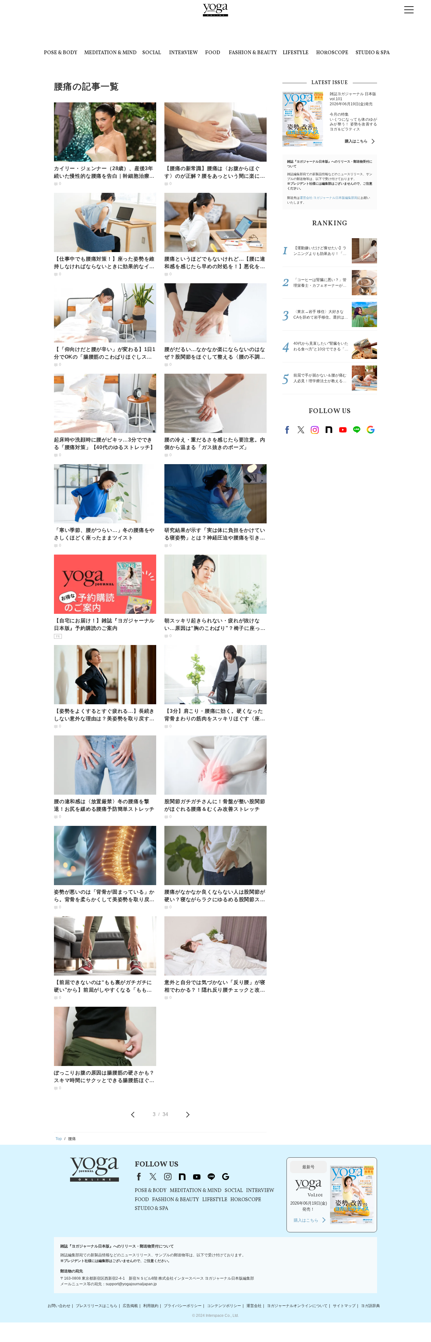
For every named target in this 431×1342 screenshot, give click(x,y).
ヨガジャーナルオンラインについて (297, 1306)
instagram (315, 430)
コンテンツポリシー (224, 1306)
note (329, 430)
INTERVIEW (183, 52)
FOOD (212, 52)
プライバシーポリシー (183, 1306)
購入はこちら (356, 141)
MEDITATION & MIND (110, 52)
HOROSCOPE (332, 52)
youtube (196, 1176)
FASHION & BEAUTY (253, 52)
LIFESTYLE (296, 52)
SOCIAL (151, 52)
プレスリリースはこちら (96, 1306)
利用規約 (150, 1306)
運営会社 (254, 1306)
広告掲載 (130, 1306)
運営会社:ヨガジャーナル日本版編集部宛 (328, 197)
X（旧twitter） (301, 430)
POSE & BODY (60, 52)
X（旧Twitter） (153, 1176)
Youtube (343, 430)
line (356, 430)
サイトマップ (344, 1306)
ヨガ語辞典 (370, 1306)
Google (370, 430)
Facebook (288, 430)
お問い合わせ (59, 1306)
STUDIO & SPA (373, 52)
